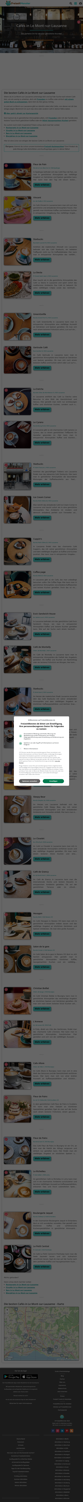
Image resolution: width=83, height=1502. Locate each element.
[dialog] (41, 751)
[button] (41, 748)
